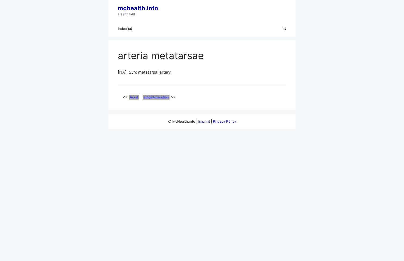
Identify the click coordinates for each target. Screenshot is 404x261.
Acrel (134, 97)
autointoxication (156, 97)
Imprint (204, 121)
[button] (284, 29)
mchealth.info (138, 8)
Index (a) (125, 28)
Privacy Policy (224, 121)
